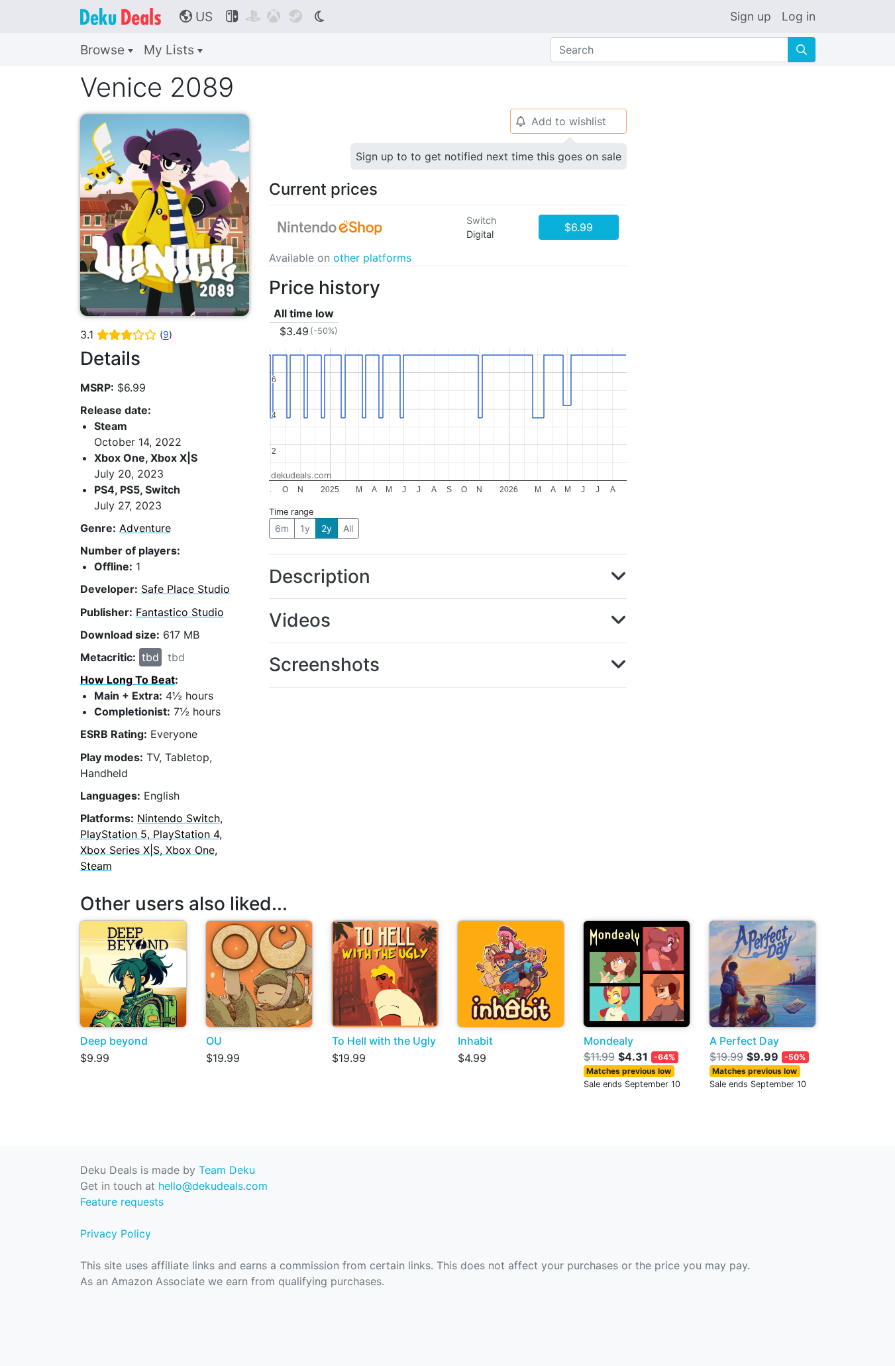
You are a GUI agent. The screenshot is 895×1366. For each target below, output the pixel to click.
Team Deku (227, 1170)
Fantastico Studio (180, 612)
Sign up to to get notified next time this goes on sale (488, 156)
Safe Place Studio (185, 589)
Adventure (145, 528)
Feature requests (122, 1201)
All (348, 528)
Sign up (750, 16)
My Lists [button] (170, 50)
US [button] (196, 17)
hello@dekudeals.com (213, 1185)
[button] (448, 577)
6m (282, 528)
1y (305, 528)
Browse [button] (104, 50)
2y (326, 528)
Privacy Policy (115, 1233)
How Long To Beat (127, 679)
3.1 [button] (126, 334)
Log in (799, 16)
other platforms (372, 257)
